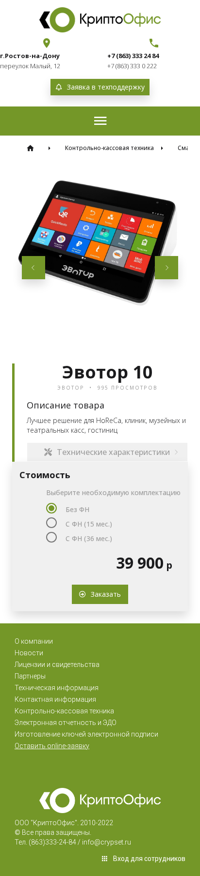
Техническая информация (57, 688)
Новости (29, 653)
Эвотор (70, 387)
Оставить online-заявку (52, 746)
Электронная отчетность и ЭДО (66, 722)
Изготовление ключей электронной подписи (86, 734)
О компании (34, 641)
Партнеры (30, 676)
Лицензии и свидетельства (57, 664)
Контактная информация (55, 699)
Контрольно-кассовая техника (64, 711)
